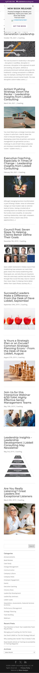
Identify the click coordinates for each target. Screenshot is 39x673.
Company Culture (10, 573)
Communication (9, 570)
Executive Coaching (10, 586)
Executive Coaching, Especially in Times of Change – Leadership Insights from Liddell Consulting (18, 163)
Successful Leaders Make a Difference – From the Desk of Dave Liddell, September (19, 296)
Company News (9, 577)
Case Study (7, 563)
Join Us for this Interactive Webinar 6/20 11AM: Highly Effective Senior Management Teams (17, 397)
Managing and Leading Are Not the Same (18, 632)
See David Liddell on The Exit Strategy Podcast (19, 635)
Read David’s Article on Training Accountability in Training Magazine (19, 643)
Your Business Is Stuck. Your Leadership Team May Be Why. (19, 628)
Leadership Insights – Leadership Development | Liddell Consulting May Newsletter (18, 442)
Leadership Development (12, 593)
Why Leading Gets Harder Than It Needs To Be (19, 639)
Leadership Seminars (11, 596)
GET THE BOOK (19, 26)
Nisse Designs (23, 670)
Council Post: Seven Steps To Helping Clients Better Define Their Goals (18, 233)
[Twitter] (20, 662)
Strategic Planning (10, 611)
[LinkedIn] (25, 662)
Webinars (7, 618)
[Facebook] (15, 662)
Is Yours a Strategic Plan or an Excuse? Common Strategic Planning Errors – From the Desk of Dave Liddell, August (19, 347)
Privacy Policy (25, 668)
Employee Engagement (11, 580)
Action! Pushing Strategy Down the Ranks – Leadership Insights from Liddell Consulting (17, 94)
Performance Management (13, 608)
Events (6, 583)
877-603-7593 (11, 1)
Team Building (9, 615)
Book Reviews (8, 560)
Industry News (9, 590)
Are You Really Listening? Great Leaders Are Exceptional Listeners (18, 492)
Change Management (11, 567)
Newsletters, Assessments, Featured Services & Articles (19, 604)
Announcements (9, 557)
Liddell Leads (8, 600)
